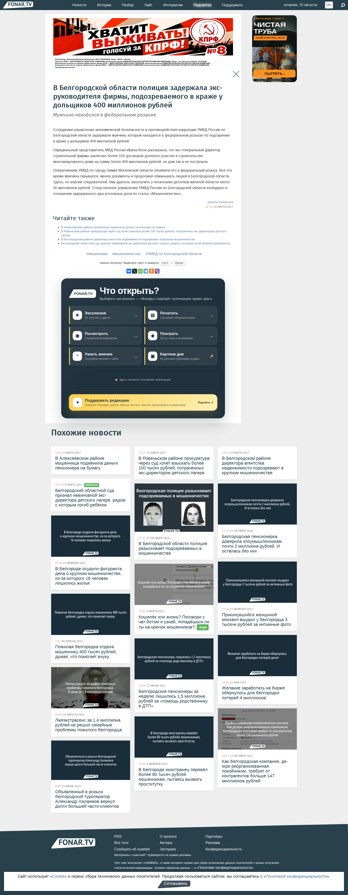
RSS (118, 836)
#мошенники (96, 253)
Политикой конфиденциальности (296, 876)
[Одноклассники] (151, 271)
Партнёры (213, 836)
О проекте (168, 836)
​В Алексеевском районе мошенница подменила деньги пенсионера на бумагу (113, 227)
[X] (134, 271)
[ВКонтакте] (128, 271)
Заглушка (168, 849)
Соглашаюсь (175, 883)
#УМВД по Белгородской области (174, 253)
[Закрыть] (236, 74)
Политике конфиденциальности (225, 867)
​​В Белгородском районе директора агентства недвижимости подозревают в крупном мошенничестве (128, 239)
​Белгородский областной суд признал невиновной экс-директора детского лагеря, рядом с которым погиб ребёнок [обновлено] (145, 243)
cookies (151, 862)
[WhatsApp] (140, 271)
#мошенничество (126, 253)
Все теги (121, 842)
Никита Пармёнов (220, 202)
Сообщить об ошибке (132, 849)
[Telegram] (145, 271)
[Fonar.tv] (18, 5)
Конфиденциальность (223, 849)
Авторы (166, 842)
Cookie (58, 876)
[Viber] (157, 271)
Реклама (212, 842)
